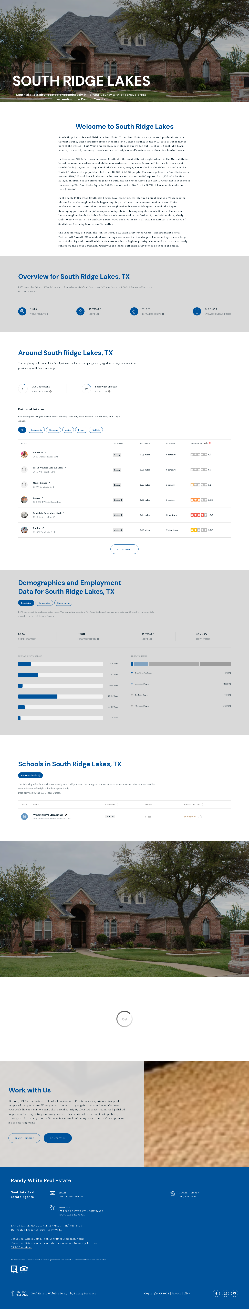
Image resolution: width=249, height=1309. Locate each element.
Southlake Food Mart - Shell (47, 513)
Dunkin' (37, 528)
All (23, 429)
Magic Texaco (40, 482)
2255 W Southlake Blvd (44, 532)
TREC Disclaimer (21, 1247)
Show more (124, 549)
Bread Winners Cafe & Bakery (48, 467)
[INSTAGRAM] (225, 1293)
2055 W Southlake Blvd (44, 471)
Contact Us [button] (58, 1138)
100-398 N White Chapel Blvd (47, 501)
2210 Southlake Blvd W (44, 517)
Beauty (82, 429)
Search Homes (24, 1138)
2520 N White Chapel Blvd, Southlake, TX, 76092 (52, 818)
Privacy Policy (181, 1293)
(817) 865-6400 (188, 1196)
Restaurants (37, 429)
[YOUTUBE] (234, 1293)
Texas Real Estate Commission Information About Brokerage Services (54, 1242)
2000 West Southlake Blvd (45, 456)
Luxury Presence (85, 1293)
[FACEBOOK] (216, 1293)
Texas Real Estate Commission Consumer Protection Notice (48, 1238)
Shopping (55, 429)
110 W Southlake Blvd (43, 486)
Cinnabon (38, 452)
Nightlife (97, 429)
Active (69, 429)
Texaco (36, 497)
